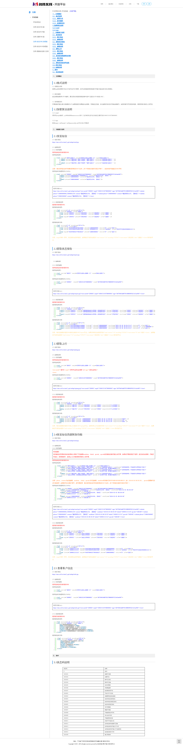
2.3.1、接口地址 (58, 51)
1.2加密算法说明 (58, 25)
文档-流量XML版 (38, 37)
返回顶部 (179, 741)
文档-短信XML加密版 (40, 41)
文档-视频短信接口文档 (41, 51)
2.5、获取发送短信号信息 (61, 63)
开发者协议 (37, 22)
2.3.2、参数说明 (58, 53)
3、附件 (55, 70)
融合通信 (111, 4)
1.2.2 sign (56, 30)
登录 (144, 3)
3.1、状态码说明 (58, 72)
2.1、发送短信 (57, 35)
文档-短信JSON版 (39, 32)
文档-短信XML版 (38, 27)
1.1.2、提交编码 (58, 21)
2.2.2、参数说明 (58, 46)
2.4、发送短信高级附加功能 (62, 56)
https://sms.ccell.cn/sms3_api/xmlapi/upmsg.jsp (66, 350)
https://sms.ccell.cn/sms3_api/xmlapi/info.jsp (65, 574)
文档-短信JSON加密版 (40, 46)
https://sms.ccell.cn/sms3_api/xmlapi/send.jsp (65, 142)
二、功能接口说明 (58, 32)
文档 (130, 4)
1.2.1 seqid (56, 28)
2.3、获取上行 (57, 49)
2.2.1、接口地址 (58, 44)
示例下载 (73, 11)
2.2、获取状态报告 (59, 42)
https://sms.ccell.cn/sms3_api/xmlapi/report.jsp (65, 255)
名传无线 (99, 744)
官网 (102, 4)
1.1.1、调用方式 (58, 18)
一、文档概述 (57, 14)
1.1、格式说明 (57, 16)
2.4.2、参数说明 (58, 60)
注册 (149, 3)
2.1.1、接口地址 (58, 37)
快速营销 (121, 4)
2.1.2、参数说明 (58, 39)
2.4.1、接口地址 (58, 58)
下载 (138, 4)
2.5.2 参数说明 (57, 67)
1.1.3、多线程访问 (58, 23)
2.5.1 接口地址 (57, 65)
